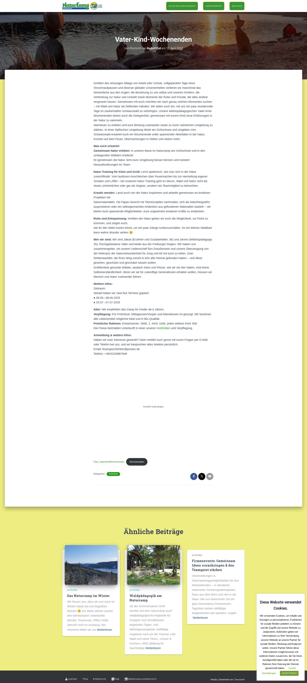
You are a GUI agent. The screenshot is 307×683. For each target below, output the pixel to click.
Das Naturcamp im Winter (88, 596)
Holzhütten (163, 328)
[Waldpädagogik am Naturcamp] (153, 564)
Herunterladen (137, 461)
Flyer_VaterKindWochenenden (109, 461)
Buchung (237, 6)
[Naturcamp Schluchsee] (82, 6)
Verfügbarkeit (214, 6)
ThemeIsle (239, 679)
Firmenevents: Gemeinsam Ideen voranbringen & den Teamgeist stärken (213, 565)
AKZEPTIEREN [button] (289, 673)
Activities (113, 474)
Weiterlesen (104, 629)
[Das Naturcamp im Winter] (91, 564)
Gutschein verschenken (182, 6)
